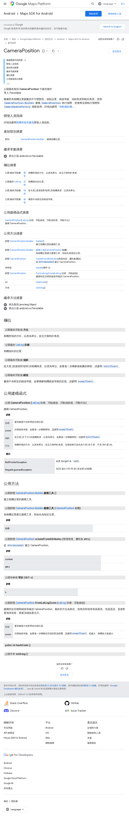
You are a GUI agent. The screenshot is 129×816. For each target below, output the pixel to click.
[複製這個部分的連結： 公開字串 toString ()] (32, 654)
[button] (23, 156)
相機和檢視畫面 (25, 122)
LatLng (17, 181)
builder (39, 241)
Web (47, 738)
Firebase (8, 773)
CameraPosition (51, 102)
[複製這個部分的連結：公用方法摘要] (26, 234)
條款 (6, 801)
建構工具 (40, 250)
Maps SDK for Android (36, 14)
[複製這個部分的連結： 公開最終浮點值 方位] (32, 330)
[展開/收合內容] (25, 60)
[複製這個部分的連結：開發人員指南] (26, 116)
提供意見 (116, 51)
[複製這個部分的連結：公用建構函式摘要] (32, 213)
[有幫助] (118, 39)
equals (39, 267)
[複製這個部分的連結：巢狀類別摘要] (26, 132)
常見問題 (8, 728)
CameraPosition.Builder (19, 102)
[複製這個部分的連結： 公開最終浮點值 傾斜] (32, 360)
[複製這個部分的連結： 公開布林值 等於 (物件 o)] (37, 577)
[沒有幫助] (123, 39)
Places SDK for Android (15, 738)
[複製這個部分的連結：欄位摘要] (19, 165)
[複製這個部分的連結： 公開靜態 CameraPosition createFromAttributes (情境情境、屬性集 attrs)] (94, 539)
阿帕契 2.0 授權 (89, 685)
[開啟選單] (5, 4)
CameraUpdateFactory (17, 106)
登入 (123, 4)
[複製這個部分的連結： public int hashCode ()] (34, 645)
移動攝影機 (65, 106)
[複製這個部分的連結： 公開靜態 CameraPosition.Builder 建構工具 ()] (60, 493)
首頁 (6, 39)
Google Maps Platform (30, 39)
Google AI (8, 783)
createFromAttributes (47, 259)
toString (40, 287)
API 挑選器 (9, 733)
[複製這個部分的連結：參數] (13, 415)
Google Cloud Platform (15, 778)
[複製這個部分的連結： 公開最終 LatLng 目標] (33, 345)
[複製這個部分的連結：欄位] (14, 321)
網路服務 (49, 743)
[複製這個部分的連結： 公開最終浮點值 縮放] (32, 375)
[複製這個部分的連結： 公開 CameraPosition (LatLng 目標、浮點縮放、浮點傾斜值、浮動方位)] (90, 403)
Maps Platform (39, 4)
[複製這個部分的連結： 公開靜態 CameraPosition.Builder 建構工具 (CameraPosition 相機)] (84, 508)
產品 (14, 39)
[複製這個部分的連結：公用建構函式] (29, 394)
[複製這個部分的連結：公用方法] (22, 484)
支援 (89, 738)
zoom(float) (85, 381)
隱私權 (14, 801)
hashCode (41, 282)
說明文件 (49, 39)
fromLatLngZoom (45, 273)
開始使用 (93, 13)
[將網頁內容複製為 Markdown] (53, 51)
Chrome (8, 768)
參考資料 (12, 43)
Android (9, 14)
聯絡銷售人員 (114, 13)
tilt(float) (111, 366)
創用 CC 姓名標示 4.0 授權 (54, 685)
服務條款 (91, 743)
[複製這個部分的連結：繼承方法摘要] (26, 298)
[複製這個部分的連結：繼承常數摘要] (26, 150)
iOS (47, 733)
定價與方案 (92, 728)
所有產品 (8, 788)
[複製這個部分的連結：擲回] (13, 454)
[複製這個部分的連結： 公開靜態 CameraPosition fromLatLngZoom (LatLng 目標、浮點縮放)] (89, 603)
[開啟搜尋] (93, 4)
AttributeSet (46, 261)
